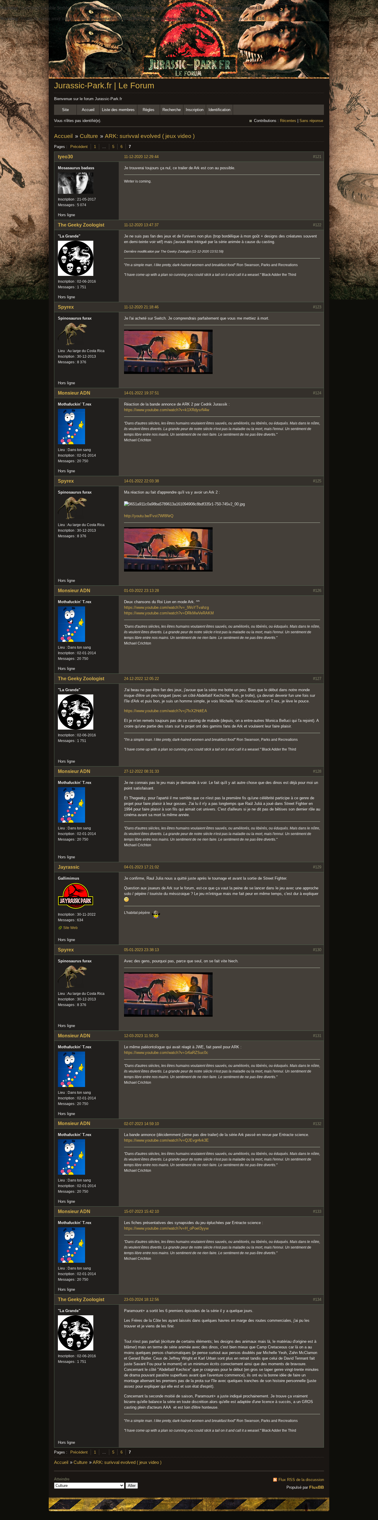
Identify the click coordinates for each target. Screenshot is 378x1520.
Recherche (171, 110)
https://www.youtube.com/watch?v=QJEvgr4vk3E (166, 1140)
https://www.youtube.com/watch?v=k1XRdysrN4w (166, 410)
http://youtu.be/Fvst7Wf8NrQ (148, 516)
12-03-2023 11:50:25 (141, 1036)
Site (65, 110)
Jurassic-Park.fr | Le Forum (104, 85)
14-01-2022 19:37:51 (141, 393)
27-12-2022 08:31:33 (141, 771)
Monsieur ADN (74, 393)
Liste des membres (118, 110)
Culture (89, 136)
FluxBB (316, 1487)
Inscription (194, 110)
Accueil (88, 110)
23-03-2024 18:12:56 (141, 1299)
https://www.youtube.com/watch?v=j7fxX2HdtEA (165, 711)
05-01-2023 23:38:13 (141, 950)
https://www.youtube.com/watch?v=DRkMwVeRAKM (169, 613)
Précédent (79, 146)
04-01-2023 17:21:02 (141, 867)
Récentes (288, 120)
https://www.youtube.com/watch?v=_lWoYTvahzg (166, 607)
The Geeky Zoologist (81, 224)
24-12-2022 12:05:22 (141, 678)
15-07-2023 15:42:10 (141, 1211)
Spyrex (66, 307)
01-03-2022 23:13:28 (141, 590)
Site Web (70, 928)
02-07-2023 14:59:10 (141, 1124)
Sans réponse (311, 120)
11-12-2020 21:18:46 (141, 307)
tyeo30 (65, 156)
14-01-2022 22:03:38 (141, 481)
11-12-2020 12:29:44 (141, 156)
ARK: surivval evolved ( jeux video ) (150, 136)
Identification (219, 110)
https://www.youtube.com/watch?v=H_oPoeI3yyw (166, 1228)
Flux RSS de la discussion (301, 1479)
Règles (148, 110)
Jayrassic (68, 867)
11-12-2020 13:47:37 (141, 225)
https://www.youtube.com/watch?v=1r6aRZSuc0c (166, 1052)
